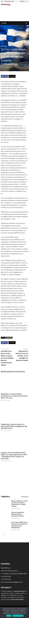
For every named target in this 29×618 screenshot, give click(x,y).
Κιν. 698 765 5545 (6, 579)
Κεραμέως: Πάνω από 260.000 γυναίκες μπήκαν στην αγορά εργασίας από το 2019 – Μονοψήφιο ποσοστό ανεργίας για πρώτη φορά (14, 455)
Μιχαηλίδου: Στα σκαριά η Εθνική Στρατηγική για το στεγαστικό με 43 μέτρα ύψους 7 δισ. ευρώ (14, 396)
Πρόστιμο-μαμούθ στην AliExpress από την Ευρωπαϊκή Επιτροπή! (17, 514)
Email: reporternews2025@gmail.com (12, 582)
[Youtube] (23, 1)
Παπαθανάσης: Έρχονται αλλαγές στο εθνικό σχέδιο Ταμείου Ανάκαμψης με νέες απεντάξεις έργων (14, 426)
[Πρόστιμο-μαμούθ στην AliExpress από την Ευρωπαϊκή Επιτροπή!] (5, 513)
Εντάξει (9, 615)
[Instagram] (25, 1)
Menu (4, 23)
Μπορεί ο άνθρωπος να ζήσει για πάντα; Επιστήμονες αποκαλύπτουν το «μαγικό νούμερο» (19, 503)
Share (5, 76)
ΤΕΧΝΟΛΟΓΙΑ (5, 497)
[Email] (27, 1)
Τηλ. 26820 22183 (6, 576)
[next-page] (4, 534)
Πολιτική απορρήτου (18, 615)
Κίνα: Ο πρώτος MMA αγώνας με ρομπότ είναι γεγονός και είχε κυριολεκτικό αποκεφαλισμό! (19, 524)
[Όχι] (27, 612)
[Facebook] (21, 1)
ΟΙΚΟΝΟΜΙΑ (4, 46)
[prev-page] (2, 534)
